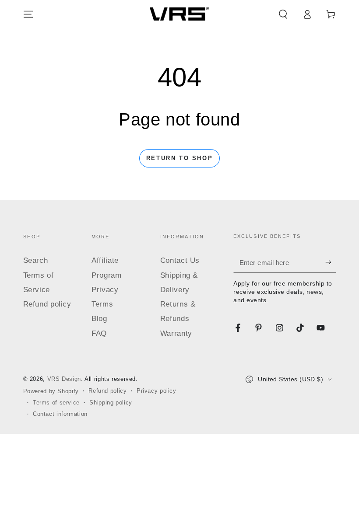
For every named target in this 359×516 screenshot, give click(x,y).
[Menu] (28, 14)
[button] (283, 14)
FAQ (99, 333)
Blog (99, 318)
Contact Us (180, 260)
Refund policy (47, 304)
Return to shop (179, 158)
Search (35, 260)
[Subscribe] (330, 262)
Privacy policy (156, 391)
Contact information (60, 414)
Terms (102, 304)
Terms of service (56, 403)
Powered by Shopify (51, 391)
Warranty (176, 333)
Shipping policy (110, 403)
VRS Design (64, 379)
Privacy (105, 290)
